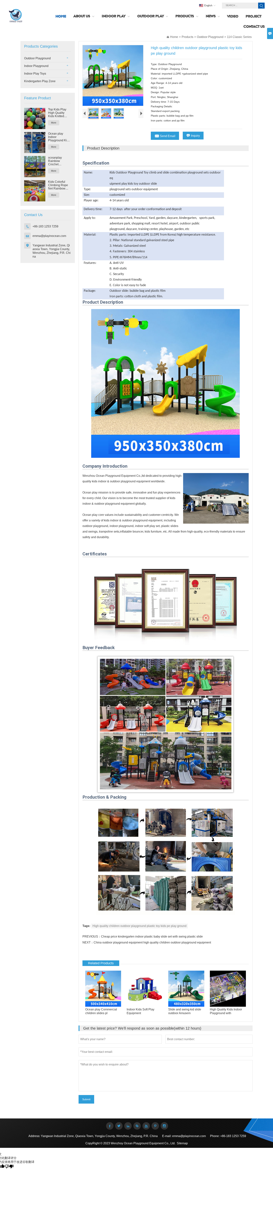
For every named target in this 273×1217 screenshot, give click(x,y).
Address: (34, 1136)
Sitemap (182, 1143)
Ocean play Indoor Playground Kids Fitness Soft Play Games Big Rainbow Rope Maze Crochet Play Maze (59, 137)
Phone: (215, 1136)
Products (187, 36)
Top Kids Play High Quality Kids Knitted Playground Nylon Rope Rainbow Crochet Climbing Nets (57, 113)
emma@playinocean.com (49, 235)
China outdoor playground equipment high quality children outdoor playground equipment (152, 942)
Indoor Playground (36, 65)
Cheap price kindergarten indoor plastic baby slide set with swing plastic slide (152, 936)
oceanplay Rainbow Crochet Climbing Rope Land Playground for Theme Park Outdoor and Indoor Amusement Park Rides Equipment (59, 161)
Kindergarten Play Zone (40, 81)
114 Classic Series (239, 36)
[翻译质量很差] (9, 1166)
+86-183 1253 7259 (45, 226)
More (53, 122)
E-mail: (166, 1136)
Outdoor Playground (210, 36)
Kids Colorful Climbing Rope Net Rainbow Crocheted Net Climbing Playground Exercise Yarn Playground (58, 185)
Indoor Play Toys (35, 73)
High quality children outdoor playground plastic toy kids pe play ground (139, 925)
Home (174, 36)
